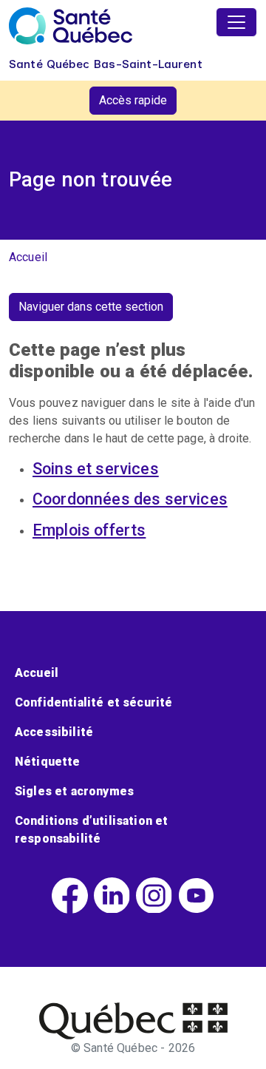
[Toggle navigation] (236, 22)
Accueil (28, 257)
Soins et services (96, 468)
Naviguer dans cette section (90, 307)
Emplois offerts (89, 530)
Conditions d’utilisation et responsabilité (91, 830)
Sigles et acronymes (74, 791)
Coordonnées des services (130, 499)
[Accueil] (70, 25)
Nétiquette (48, 762)
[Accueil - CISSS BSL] (133, 1020)
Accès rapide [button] (133, 100)
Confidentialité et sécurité (93, 702)
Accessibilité (54, 732)
